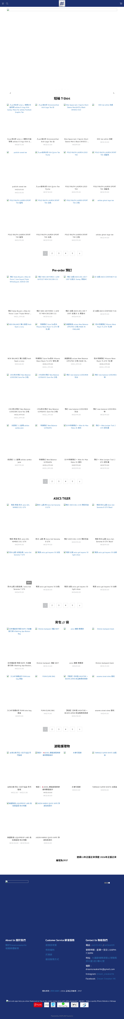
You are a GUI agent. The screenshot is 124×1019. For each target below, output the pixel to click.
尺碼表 (49, 954)
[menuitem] (45, 253)
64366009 (109, 945)
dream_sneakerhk (105, 973)
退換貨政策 (51, 945)
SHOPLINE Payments (66, 1016)
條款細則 (50, 949)
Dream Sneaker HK (106, 978)
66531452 (97, 945)
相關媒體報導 (12, 948)
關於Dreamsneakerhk (16, 945)
